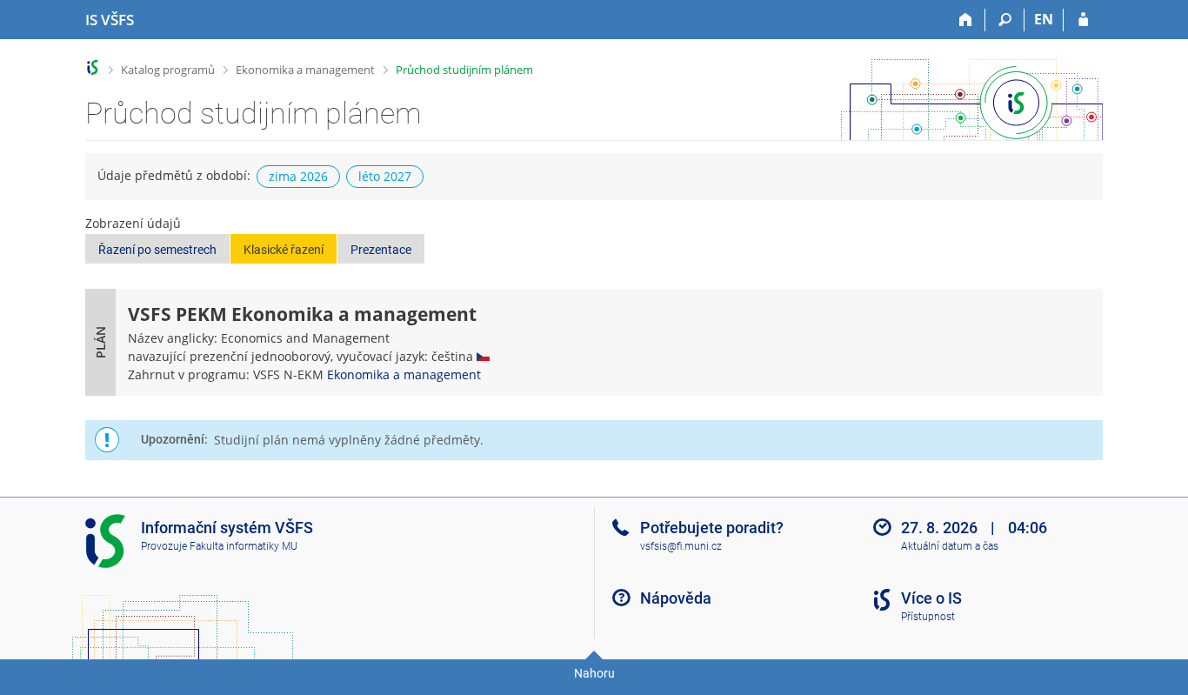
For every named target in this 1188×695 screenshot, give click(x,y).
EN (1043, 19)
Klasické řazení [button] (284, 250)
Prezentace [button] (380, 250)
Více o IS (931, 598)
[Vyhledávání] (1004, 20)
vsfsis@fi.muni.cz (681, 546)
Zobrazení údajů (133, 223)
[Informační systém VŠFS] (92, 67)
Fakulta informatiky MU (243, 546)
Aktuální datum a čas (949, 546)
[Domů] (965, 20)
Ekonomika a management (305, 69)
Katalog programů (168, 69)
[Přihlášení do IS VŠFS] (1083, 20)
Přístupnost (928, 617)
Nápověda (675, 598)
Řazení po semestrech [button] (157, 250)
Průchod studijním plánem (464, 69)
